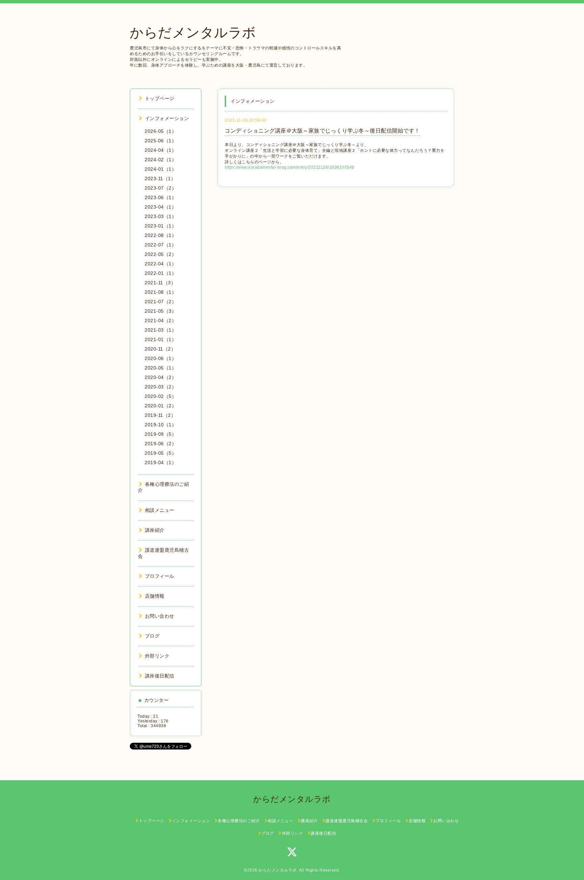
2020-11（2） (160, 349)
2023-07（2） (160, 188)
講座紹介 (155, 530)
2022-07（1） (160, 244)
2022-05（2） (160, 254)
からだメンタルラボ (193, 32)
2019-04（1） (160, 462)
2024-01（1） (160, 169)
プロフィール (159, 576)
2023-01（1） (160, 226)
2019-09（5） (160, 434)
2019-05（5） (160, 453)
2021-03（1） (160, 330)
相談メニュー (159, 510)
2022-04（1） (160, 263)
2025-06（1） (160, 140)
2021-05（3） (160, 311)
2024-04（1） (160, 150)
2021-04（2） (160, 320)
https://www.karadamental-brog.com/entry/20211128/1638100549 (290, 167)
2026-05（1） (160, 131)
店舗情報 (155, 596)
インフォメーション (167, 118)
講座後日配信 (159, 676)
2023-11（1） (160, 178)
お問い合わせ (159, 616)
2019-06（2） (160, 443)
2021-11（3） (160, 282)
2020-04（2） (160, 377)
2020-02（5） (160, 396)
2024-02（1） (160, 159)
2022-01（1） (160, 273)
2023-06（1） (160, 197)
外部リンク (157, 656)
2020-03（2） (160, 386)
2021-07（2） (160, 301)
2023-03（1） (160, 216)
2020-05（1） (160, 368)
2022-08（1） (160, 235)
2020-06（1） (160, 358)
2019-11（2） (160, 415)
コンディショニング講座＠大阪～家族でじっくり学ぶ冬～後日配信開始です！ (322, 131)
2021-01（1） (160, 339)
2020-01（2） (160, 405)
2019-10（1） (160, 424)
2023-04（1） (160, 207)
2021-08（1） (160, 292)
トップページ (159, 98)
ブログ (152, 636)
